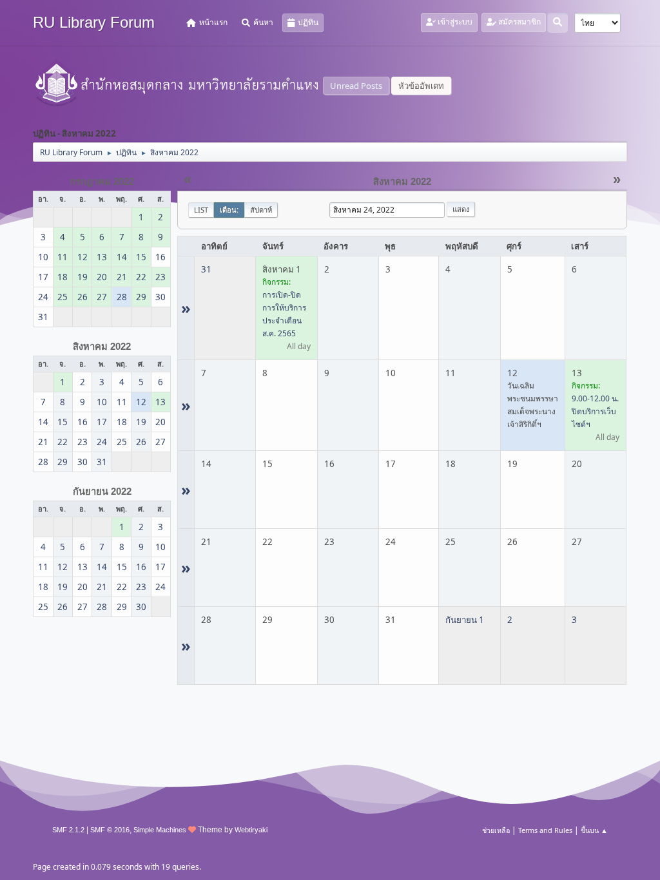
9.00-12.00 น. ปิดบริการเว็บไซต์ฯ (595, 411)
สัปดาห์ (261, 210)
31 (206, 269)
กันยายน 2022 (102, 491)
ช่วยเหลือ (496, 830)
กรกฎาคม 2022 (102, 182)
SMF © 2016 (110, 830)
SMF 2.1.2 (68, 830)
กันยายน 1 (464, 620)
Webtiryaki (251, 830)
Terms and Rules (545, 830)
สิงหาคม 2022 (102, 346)
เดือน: (229, 210)
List (201, 210)
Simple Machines (159, 830)
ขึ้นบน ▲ (594, 830)
